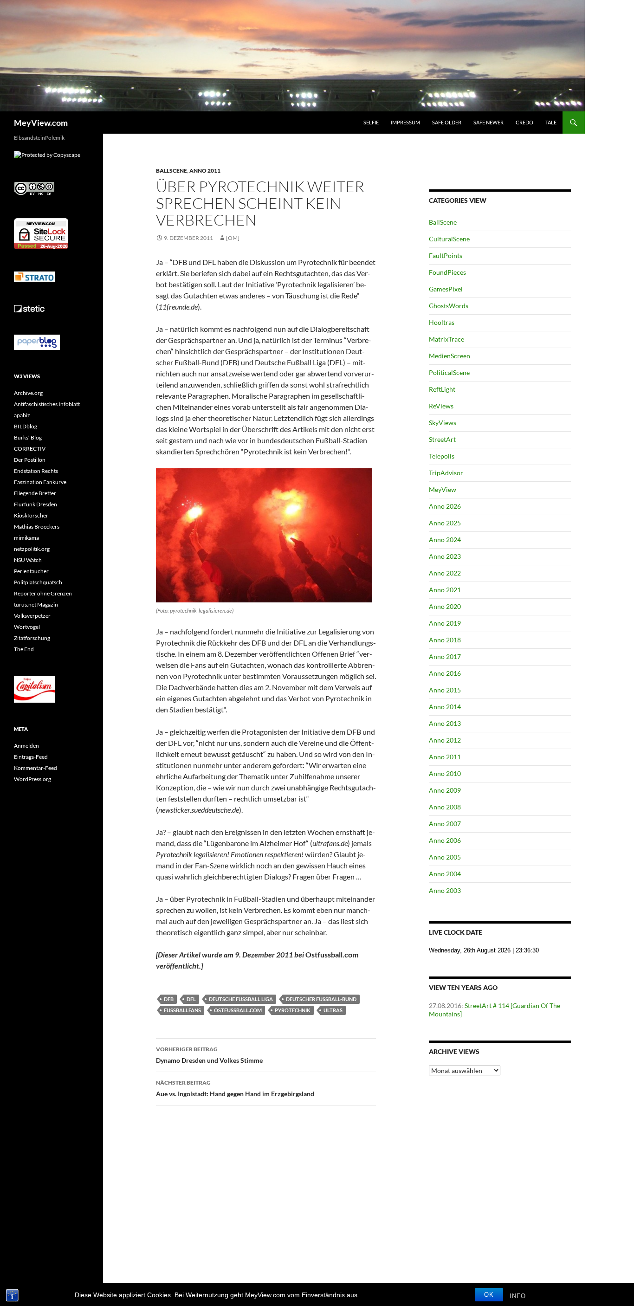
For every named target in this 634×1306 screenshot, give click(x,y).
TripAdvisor (446, 473)
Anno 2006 (445, 840)
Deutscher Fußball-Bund (321, 999)
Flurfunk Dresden (35, 504)
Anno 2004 (445, 874)
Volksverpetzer (32, 615)
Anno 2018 (445, 640)
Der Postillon (29, 459)
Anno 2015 (445, 690)
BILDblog (25, 426)
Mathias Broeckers (36, 526)
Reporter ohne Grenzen (43, 593)
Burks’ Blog (28, 437)
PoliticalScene (449, 372)
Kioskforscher (31, 515)
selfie (371, 122)
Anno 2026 (445, 506)
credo (524, 122)
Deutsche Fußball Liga (241, 999)
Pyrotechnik (293, 1010)
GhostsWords (448, 306)
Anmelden (26, 745)
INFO (518, 1296)
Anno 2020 (445, 606)
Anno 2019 (445, 623)
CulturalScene (449, 239)
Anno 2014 (445, 707)
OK (489, 1294)
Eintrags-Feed (31, 756)
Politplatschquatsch (38, 582)
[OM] (232, 237)
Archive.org (28, 392)
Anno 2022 (445, 573)
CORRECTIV (29, 448)
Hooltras (441, 322)
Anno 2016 (445, 673)
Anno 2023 (445, 556)
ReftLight (442, 389)
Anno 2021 (445, 590)
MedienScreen (449, 356)
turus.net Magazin (36, 604)
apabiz (22, 415)
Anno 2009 (445, 790)
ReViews (441, 406)
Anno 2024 (445, 539)
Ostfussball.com (238, 1010)
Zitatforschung (32, 637)
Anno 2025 (445, 523)
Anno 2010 (445, 773)
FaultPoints (445, 255)
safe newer (488, 122)
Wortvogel (27, 626)
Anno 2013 (445, 723)
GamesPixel (446, 289)
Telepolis (441, 456)
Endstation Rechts (36, 470)
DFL (191, 999)
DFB (169, 999)
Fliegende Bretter (35, 493)
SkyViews (442, 423)
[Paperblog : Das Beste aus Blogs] (37, 341)
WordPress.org (32, 779)
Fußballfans (182, 1010)
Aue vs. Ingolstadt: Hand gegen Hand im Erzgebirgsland (235, 1088)
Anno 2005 (445, 857)
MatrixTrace (446, 339)
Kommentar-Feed (35, 767)
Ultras (333, 1010)
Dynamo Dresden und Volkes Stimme (209, 1055)
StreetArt (442, 439)
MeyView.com (41, 122)
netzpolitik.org (32, 548)
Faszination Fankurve (40, 481)
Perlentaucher (31, 571)
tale (550, 122)
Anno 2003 (445, 890)
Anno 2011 (204, 170)
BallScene (171, 170)
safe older (446, 122)
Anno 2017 (445, 656)
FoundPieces (447, 272)
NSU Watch (28, 559)
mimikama (26, 537)
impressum (405, 122)
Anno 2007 (445, 824)
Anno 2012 (445, 740)
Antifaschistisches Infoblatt (47, 404)
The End (24, 649)
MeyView (442, 489)
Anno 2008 (445, 807)
